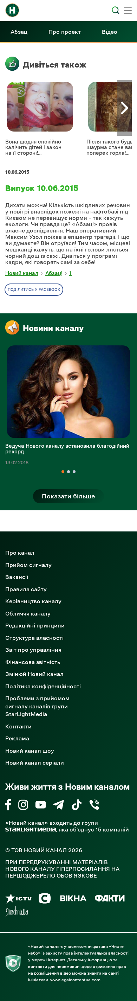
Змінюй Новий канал (34, 674)
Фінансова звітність (32, 662)
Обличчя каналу (28, 613)
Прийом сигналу (28, 565)
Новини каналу (53, 328)
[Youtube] (40, 806)
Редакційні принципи (35, 625)
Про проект (64, 31)
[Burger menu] (128, 11)
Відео (109, 31)
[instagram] (23, 805)
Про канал (19, 552)
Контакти (18, 726)
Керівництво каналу (33, 601)
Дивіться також (54, 64)
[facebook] (8, 806)
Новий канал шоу (29, 750)
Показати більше (68, 496)
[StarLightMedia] (30, 829)
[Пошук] (115, 10)
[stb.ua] (45, 899)
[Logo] (12, 10)
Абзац (19, 31)
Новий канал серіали (34, 762)
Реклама (17, 738)
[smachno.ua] (16, 912)
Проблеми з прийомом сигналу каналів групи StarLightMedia (37, 706)
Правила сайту (26, 589)
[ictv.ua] (18, 899)
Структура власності (34, 637)
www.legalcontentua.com (75, 980)
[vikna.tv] (73, 899)
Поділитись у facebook (34, 290)
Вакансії (16, 577)
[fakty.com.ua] (110, 899)
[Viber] (94, 805)
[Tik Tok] (76, 806)
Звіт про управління (33, 649)
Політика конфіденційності (43, 686)
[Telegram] (58, 806)
